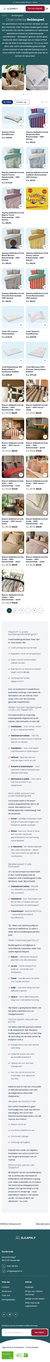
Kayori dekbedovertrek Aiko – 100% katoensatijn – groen (37, 445)
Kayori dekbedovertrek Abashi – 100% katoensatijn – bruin (12, 407)
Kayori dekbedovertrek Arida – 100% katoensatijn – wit (37, 521)
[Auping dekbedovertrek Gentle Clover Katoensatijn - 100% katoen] (13, 158)
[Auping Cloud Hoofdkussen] (13, 118)
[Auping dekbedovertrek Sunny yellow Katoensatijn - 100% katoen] (37, 239)
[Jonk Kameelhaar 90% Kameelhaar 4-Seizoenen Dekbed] (13, 353)
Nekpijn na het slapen (35, 1298)
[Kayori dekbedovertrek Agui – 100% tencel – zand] (13, 429)
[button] (26, 94)
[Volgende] (40, 610)
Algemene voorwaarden (13, 1347)
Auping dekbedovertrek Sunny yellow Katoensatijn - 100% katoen (37, 256)
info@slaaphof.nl (14, 1271)
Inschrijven (39, 1332)
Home (4, 15)
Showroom (7, 1291)
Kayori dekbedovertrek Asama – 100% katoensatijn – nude (37, 559)
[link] (13, 77)
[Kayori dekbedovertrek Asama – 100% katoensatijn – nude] (37, 542)
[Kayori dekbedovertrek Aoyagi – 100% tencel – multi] (13, 505)
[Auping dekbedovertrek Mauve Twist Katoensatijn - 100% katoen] (13, 198)
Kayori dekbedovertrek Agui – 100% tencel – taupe (37, 407)
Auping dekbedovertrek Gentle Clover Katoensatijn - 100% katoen (13, 176)
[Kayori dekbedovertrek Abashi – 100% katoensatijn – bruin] (13, 391)
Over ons (6, 1295)
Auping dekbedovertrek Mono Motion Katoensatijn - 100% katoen (13, 256)
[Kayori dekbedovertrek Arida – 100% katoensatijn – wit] (37, 505)
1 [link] (9, 610)
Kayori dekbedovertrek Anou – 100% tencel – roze (37, 483)
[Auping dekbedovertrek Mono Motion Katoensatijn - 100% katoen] (13, 239)
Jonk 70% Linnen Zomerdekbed (10, 332)
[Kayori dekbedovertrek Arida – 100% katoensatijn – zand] (13, 542)
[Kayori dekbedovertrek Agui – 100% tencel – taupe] (37, 391)
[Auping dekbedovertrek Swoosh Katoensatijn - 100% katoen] (13, 279)
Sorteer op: (21, 102)
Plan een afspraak (35, 8)
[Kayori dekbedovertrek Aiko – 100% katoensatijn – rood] (13, 466)
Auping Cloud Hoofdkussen (8, 133)
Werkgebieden (8, 1299)
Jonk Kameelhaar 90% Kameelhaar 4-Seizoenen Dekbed (12, 369)
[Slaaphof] (10, 8)
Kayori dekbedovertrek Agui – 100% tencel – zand (12, 445)
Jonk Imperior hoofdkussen (32, 332)
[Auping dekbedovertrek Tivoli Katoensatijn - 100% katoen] (37, 279)
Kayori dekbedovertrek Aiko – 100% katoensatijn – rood (12, 483)
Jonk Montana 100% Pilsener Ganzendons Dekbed (36, 369)
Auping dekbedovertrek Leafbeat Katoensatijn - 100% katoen (37, 174)
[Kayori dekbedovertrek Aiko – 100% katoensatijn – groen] (37, 429)
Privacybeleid (32, 1347)
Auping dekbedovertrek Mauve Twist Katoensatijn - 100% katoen (13, 216)
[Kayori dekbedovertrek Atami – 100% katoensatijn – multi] (13, 580)
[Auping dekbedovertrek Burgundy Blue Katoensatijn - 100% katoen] (37, 118)
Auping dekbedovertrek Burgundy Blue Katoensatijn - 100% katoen (37, 135)
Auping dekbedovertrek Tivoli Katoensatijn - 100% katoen (37, 295)
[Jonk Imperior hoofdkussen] (37, 317)
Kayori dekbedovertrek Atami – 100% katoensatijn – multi (12, 597)
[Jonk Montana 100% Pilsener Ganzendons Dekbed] (37, 353)
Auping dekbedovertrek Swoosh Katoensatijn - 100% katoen (13, 295)
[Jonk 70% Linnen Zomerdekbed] (13, 317)
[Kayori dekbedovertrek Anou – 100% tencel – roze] (37, 466)
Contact (5, 1287)
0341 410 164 (12, 1266)
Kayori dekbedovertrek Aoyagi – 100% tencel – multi (12, 521)
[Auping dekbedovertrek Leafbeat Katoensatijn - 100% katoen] (37, 158)
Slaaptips (29, 1287)
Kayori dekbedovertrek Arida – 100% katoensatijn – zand (12, 559)
